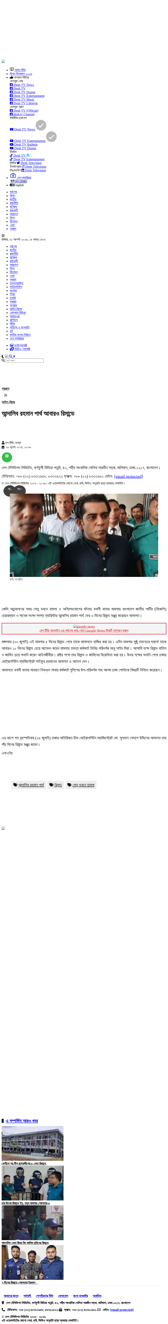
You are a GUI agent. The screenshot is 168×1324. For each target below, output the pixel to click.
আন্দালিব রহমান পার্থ (31, 785)
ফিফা (12, 195)
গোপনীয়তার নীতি (44, 1296)
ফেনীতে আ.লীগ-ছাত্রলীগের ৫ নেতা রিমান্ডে (24, 1163)
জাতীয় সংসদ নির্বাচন (20, 335)
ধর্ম (11, 331)
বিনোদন (14, 221)
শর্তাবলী (27, 1296)
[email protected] (128, 476)
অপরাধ (13, 305)
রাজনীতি (14, 203)
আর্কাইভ (97, 1296)
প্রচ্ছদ (5, 389)
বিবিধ (12, 323)
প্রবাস (13, 229)
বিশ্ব (12, 218)
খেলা (12, 225)
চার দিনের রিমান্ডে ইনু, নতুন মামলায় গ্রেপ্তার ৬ (26, 1203)
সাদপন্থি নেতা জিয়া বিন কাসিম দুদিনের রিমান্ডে (25, 1243)
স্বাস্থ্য (13, 301)
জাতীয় (13, 199)
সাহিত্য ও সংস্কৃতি (20, 327)
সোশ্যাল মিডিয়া (18, 312)
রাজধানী (14, 210)
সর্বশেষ (13, 192)
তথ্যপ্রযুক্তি (16, 283)
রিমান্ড (58, 785)
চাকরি (13, 298)
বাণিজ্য (13, 206)
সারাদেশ (14, 214)
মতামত (13, 290)
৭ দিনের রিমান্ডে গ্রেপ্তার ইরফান (20, 1282)
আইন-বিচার (16, 309)
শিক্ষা (12, 294)
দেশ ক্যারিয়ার (17, 338)
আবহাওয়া (15, 316)
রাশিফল (14, 320)
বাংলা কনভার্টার (80, 1296)
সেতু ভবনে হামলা (83, 785)
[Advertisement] (85, 30)
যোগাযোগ (63, 1296)
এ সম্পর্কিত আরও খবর (22, 1120)
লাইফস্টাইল (16, 287)
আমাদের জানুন (11, 1296)
